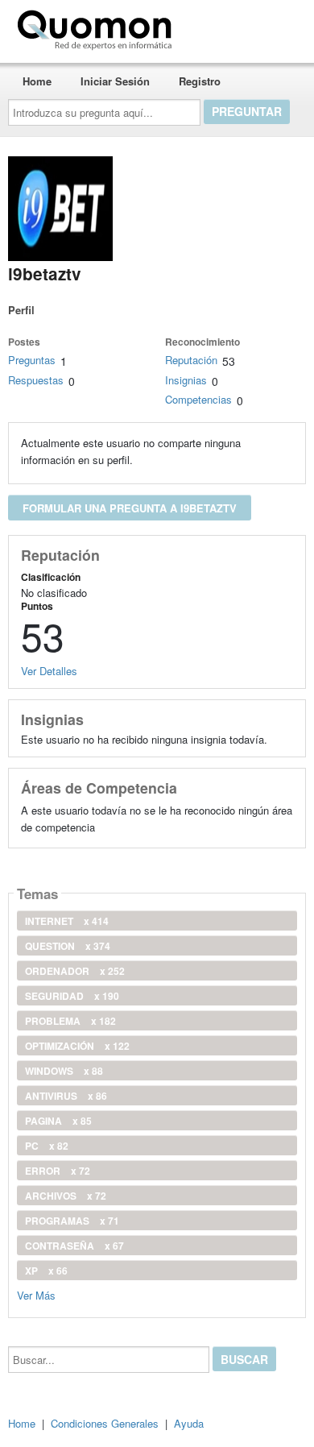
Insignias (186, 380)
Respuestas (36, 380)
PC (46, 1145)
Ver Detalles (49, 670)
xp (46, 1270)
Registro (200, 81)
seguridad (72, 996)
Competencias (198, 399)
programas (72, 1220)
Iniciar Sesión (115, 81)
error (57, 1170)
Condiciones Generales (105, 1423)
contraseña (74, 1245)
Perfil (21, 309)
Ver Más (36, 1294)
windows (64, 1070)
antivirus (66, 1095)
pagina (58, 1120)
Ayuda (189, 1423)
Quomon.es (229, 26)
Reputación (191, 359)
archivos (65, 1195)
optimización (77, 1046)
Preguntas (32, 359)
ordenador (75, 971)
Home (37, 81)
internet (67, 921)
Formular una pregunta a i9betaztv (130, 508)
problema (70, 1021)
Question (67, 946)
